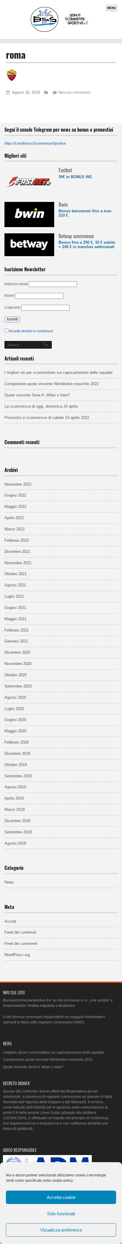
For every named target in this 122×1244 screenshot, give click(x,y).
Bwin (63, 204)
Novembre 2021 (17, 563)
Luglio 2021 (14, 596)
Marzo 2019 (14, 809)
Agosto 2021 (15, 585)
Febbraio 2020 (16, 742)
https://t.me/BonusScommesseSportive (35, 143)
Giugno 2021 (15, 607)
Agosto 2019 (15, 787)
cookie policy (62, 1180)
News (9, 882)
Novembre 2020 (17, 663)
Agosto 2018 (15, 843)
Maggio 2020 (15, 731)
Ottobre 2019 (15, 765)
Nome (9, 296)
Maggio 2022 (15, 506)
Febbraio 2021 (16, 630)
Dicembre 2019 (17, 753)
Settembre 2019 (18, 776)
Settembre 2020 (18, 686)
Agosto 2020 (15, 697)
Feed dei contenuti (20, 932)
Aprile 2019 (14, 798)
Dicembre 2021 (17, 551)
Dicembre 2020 (17, 652)
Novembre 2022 (17, 484)
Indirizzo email (16, 284)
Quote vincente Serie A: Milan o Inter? (37, 395)
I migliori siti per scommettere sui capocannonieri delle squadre (58, 372)
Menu (111, 7)
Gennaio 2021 (16, 641)
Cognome (12, 307)
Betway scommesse (76, 236)
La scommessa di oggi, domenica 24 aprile (41, 406)
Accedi (10, 921)
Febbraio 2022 (16, 540)
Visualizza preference (61, 1229)
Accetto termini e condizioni (31, 331)
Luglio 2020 (14, 708)
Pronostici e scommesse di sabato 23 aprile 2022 (46, 417)
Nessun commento (74, 92)
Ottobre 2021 (15, 574)
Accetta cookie (61, 1197)
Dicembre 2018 (17, 821)
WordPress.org (17, 955)
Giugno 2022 (15, 495)
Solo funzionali (61, 1213)
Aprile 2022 (14, 518)
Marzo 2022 (14, 529)
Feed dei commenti (20, 943)
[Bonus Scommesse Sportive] (59, 31)
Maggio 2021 (15, 619)
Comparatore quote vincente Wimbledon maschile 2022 (51, 384)
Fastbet (65, 170)
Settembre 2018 (18, 832)
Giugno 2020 (15, 719)
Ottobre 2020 (15, 675)
